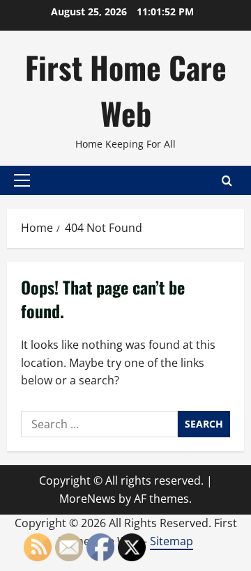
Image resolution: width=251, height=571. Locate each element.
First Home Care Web (126, 90)
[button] (22, 180)
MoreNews (87, 498)
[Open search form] (227, 180)
